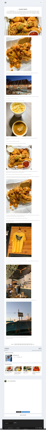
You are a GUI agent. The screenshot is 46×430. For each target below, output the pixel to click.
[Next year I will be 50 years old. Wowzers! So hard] (18, 385)
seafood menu (10, 13)
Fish (13, 12)
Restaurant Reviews (20, 12)
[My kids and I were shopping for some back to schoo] (18, 402)
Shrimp (23, 13)
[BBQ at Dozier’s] (27, 368)
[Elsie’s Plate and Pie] (9, 368)
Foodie (15, 12)
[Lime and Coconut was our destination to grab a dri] (27, 407)
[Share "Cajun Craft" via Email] (29, 344)
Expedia (15, 422)
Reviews (28, 12)
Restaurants (24, 12)
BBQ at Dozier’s (26, 372)
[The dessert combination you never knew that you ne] (8, 407)
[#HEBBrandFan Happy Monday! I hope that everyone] (27, 385)
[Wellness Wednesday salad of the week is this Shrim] (37, 407)
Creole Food (11, 12)
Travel (30, 13)
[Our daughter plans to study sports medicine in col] (8, 391)
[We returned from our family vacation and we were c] (37, 402)
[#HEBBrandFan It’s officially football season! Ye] (18, 391)
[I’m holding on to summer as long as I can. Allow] (18, 396)
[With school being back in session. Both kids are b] (37, 391)
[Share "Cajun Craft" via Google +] (19, 344)
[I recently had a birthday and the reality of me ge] (27, 402)
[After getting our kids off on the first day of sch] (37, 385)
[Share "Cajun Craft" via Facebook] (15, 344)
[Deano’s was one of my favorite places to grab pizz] (8, 385)
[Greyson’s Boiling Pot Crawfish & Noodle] (18, 368)
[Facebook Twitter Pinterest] (18, 70)
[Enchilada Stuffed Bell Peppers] (37, 368)
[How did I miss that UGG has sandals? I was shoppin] (8, 396)
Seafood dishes (34, 12)
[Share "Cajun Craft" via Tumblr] (20, 344)
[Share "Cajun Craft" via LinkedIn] (24, 344)
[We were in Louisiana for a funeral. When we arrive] (27, 391)
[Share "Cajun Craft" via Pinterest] (22, 344)
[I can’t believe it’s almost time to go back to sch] (37, 396)
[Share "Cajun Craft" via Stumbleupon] (28, 344)
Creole (8, 12)
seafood (30, 12)
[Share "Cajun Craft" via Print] (31, 344)
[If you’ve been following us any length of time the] (8, 402)
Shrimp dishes (27, 13)
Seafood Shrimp (19, 13)
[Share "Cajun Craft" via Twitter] (17, 344)
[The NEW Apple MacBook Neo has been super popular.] (18, 407)
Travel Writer (37, 13)
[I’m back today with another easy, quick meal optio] (27, 396)
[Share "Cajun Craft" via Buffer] (26, 344)
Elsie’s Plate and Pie (8, 372)
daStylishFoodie (16, 355)
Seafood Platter (15, 13)
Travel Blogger (33, 13)
